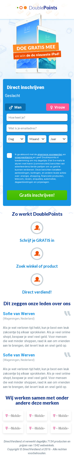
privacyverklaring (24, 157)
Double (43, 7)
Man (18, 107)
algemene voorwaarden (49, 154)
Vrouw (59, 107)
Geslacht (12, 95)
